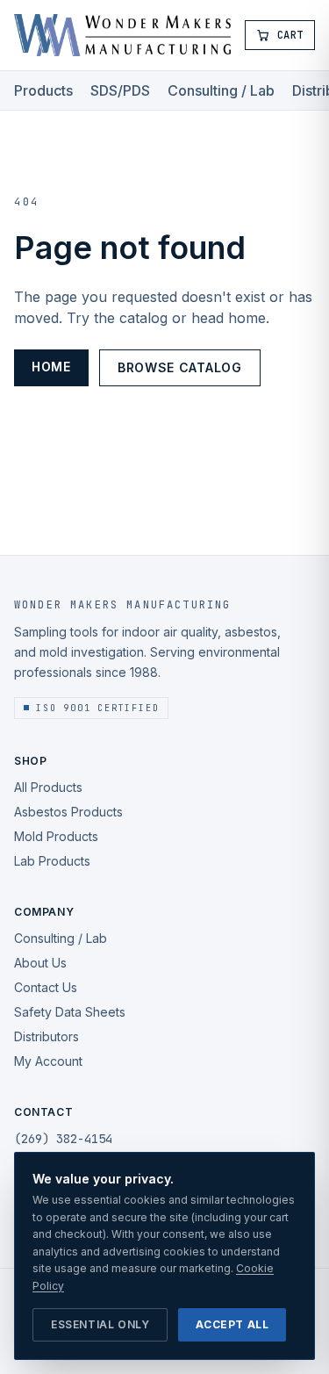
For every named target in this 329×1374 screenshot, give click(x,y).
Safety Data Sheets (69, 1011)
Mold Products (56, 836)
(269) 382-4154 (63, 1139)
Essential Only (100, 1324)
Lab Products (52, 860)
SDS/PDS (120, 90)
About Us (40, 962)
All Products (48, 787)
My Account (48, 1061)
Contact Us (45, 987)
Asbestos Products (68, 811)
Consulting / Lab (221, 90)
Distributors (46, 1036)
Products (43, 90)
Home (51, 366)
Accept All (232, 1324)
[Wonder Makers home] (122, 35)
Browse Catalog (180, 367)
